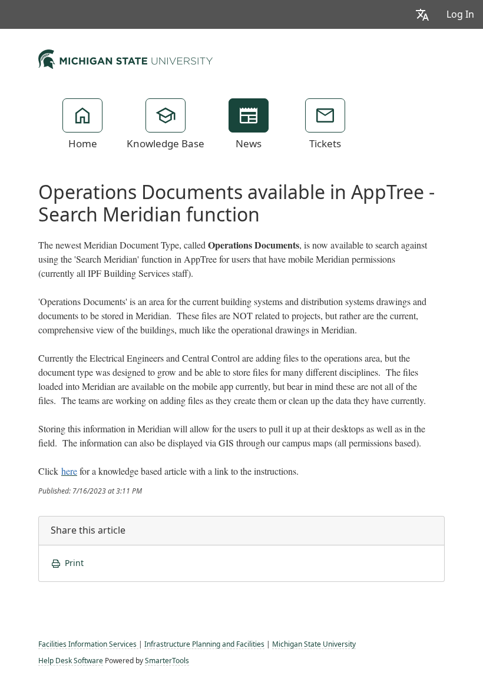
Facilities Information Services (88, 644)
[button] (422, 14)
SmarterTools (167, 661)
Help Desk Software (70, 661)
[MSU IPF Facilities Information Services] (125, 58)
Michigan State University (314, 644)
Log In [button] (460, 14)
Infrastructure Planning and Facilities (204, 644)
